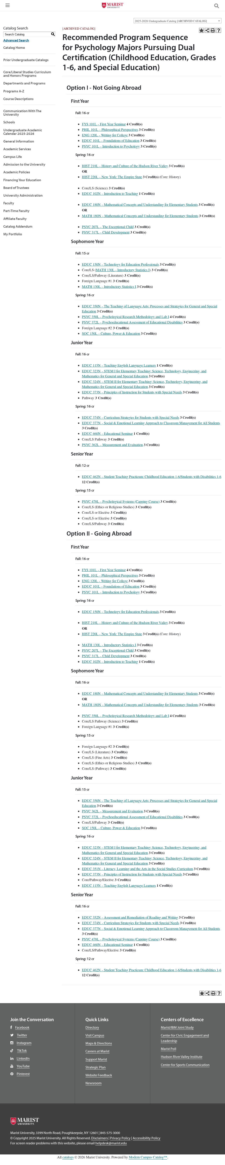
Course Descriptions (18, 99)
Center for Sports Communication (185, 1065)
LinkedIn (23, 1058)
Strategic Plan (95, 1067)
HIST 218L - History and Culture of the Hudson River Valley (125, 165)
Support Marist (96, 1059)
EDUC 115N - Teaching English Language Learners (119, 365)
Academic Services (17, 149)
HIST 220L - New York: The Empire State (112, 176)
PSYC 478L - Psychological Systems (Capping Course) (121, 501)
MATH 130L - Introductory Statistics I (122, 269)
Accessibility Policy (146, 1138)
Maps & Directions (98, 1043)
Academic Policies (16, 172)
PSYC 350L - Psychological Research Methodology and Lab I (125, 316)
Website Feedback (98, 1075)
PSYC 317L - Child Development (105, 232)
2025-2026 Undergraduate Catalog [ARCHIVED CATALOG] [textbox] (171, 21)
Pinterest (23, 1074)
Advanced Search (16, 40)
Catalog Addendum (18, 226)
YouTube (23, 1066)
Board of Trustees (16, 187)
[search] (218, 5)
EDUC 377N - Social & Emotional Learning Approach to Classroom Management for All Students (151, 423)
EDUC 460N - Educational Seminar (107, 433)
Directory (92, 1027)
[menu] (6, 6)
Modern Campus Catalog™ (148, 1157)
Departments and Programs (24, 83)
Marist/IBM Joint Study (177, 1027)
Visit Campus (94, 1035)
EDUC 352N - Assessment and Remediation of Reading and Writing (130, 917)
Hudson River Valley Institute (181, 1056)
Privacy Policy (120, 1138)
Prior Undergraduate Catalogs (26, 60)
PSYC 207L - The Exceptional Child (108, 226)
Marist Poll (168, 1048)
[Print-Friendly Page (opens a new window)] (212, 30)
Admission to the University (24, 164)
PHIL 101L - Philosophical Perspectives (110, 129)
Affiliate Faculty (15, 218)
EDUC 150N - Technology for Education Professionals (120, 264)
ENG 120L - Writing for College (105, 135)
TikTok (22, 1050)
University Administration (23, 195)
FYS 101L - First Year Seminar (104, 124)
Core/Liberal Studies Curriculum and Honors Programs (27, 73)
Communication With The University (22, 112)
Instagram (24, 1043)
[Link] (112, 6)
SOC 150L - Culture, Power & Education (111, 333)
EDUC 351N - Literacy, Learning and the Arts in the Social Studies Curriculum (137, 868)
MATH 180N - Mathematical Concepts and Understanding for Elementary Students (140, 215)
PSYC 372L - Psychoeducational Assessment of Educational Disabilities (132, 322)
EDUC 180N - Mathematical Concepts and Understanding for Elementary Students (140, 204)
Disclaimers (99, 1138)
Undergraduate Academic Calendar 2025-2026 (22, 131)
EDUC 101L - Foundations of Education (110, 140)
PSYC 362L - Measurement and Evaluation (112, 444)
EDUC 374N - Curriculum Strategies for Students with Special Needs (130, 417)
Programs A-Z (13, 91)
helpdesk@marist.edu (111, 1143)
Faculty (8, 203)
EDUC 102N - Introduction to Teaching (110, 193)
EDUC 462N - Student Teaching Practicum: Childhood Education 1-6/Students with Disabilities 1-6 (151, 476)
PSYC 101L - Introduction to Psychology (111, 146)
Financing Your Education (22, 180)
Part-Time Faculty (16, 210)
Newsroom (93, 1083)
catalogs (68, 1157)
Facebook (22, 1027)
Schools (9, 122)
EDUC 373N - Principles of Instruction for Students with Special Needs (132, 392)
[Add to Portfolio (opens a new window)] (201, 30)
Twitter (22, 1035)
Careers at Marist (97, 1051)
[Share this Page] (207, 30)
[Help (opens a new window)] (218, 30)
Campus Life (12, 156)
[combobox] (177, 20)
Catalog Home (14, 47)
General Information (18, 141)
